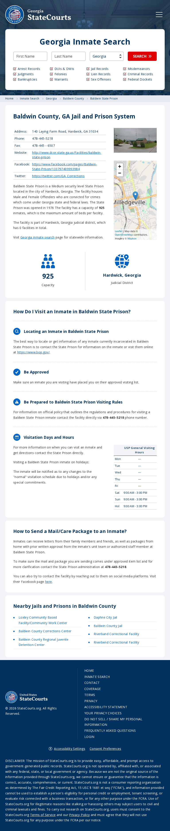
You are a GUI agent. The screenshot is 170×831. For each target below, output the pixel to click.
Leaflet (118, 231)
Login (89, 737)
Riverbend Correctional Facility (116, 642)
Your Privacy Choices (103, 713)
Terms (89, 695)
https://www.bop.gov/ (33, 352)
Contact (92, 683)
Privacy (90, 701)
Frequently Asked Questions (110, 730)
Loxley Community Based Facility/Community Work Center (43, 620)
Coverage (92, 689)
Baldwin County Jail (108, 626)
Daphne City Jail (105, 617)
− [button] (119, 173)
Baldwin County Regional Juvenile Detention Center (43, 642)
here (48, 582)
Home (89, 670)
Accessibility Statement (105, 707)
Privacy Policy (79, 815)
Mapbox (132, 238)
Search (140, 56)
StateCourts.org (38, 14)
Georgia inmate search (37, 237)
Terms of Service (43, 815)
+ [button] (119, 166)
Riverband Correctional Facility (116, 634)
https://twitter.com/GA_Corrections (58, 176)
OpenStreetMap (124, 234)
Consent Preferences (105, 749)
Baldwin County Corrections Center (45, 631)
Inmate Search (97, 677)
